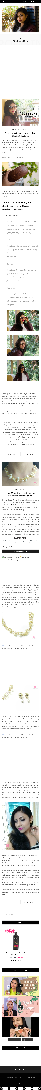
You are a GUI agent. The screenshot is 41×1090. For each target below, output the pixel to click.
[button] (20, 538)
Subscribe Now (20, 551)
